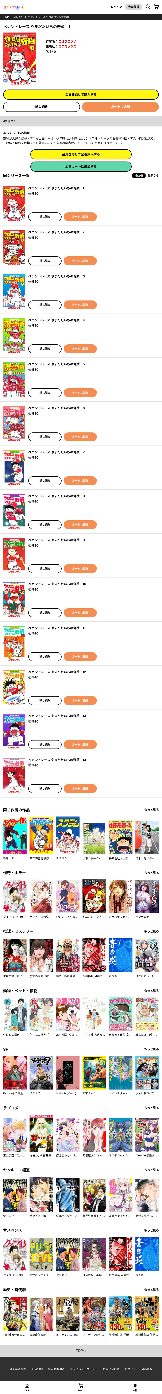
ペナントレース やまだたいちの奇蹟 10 (57, 584)
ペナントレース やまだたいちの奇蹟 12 (57, 672)
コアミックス (67, 46)
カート (81, 1390)
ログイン (116, 6)
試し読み (41, 107)
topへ (81, 1351)
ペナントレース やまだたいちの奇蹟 (48, 16)
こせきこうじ (67, 41)
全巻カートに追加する (81, 166)
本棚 (135, 1390)
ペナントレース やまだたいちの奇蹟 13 (57, 716)
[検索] (148, 7)
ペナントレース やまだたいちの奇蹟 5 (56, 364)
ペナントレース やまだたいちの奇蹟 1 (56, 188)
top (6, 16)
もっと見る (151, 809)
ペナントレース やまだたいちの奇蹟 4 (56, 320)
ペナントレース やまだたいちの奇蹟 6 (56, 408)
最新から (153, 175)
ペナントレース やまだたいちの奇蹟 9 (56, 540)
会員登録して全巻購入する (81, 154)
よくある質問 (18, 1369)
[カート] (156, 7)
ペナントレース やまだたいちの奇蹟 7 (56, 452)
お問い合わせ (111, 1369)
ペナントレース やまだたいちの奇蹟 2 (56, 232)
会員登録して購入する (81, 94)
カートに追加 (120, 107)
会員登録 (133, 6)
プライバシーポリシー (83, 1369)
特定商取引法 (56, 1369)
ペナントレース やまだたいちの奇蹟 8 (56, 496)
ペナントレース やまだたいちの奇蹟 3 (56, 276)
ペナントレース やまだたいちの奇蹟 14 (57, 760)
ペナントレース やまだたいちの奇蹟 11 (56, 628)
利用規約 (37, 1369)
